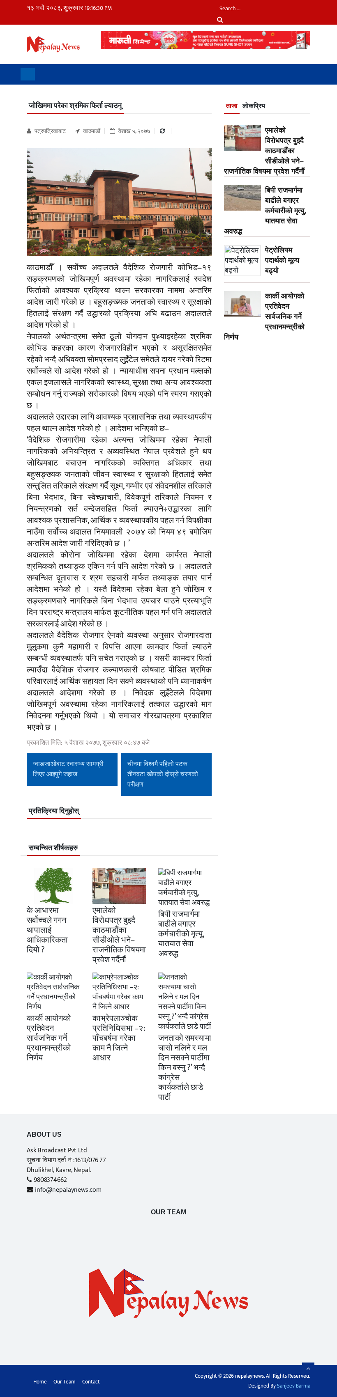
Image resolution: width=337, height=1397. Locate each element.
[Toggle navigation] (28, 74)
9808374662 (50, 1180)
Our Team (168, 1212)
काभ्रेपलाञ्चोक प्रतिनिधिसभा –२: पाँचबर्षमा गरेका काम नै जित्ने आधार (118, 1038)
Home (40, 1381)
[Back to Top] (308, 1369)
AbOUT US (44, 1134)
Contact (91, 1381)
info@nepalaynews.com (68, 1189)
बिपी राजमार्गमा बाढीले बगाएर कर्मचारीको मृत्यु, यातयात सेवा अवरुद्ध (181, 934)
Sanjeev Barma (293, 1385)
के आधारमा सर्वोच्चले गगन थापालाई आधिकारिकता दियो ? (47, 930)
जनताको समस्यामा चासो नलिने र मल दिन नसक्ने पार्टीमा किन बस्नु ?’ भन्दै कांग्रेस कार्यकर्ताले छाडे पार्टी (184, 1067)
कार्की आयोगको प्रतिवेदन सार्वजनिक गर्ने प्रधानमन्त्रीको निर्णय (49, 1038)
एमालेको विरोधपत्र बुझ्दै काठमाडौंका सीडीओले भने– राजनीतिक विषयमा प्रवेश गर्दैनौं (119, 935)
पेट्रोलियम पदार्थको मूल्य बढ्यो (282, 260)
